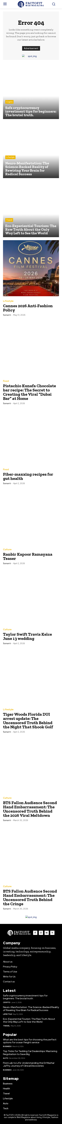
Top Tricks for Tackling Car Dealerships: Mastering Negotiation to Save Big (30, 1053)
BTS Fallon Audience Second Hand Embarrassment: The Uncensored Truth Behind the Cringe (30, 897)
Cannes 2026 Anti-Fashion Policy (28, 307)
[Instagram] (41, 933)
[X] (52, 933)
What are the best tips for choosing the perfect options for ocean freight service (29, 1041)
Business (7, 1046)
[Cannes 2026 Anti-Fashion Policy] (31, 268)
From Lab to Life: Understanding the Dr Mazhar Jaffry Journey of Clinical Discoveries (28, 1064)
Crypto (9, 101)
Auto (5, 1058)
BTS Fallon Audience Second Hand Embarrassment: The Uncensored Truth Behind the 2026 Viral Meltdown (30, 809)
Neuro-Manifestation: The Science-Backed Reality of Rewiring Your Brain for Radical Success (31, 1009)
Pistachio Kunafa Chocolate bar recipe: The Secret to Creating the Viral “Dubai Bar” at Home (29, 392)
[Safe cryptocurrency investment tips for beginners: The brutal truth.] (31, 91)
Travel (9, 220)
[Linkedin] (47, 933)
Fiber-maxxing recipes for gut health (28, 476)
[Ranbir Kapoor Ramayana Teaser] (31, 517)
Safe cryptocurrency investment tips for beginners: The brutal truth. (25, 997)
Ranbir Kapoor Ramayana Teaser (27, 556)
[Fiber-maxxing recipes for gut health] (31, 437)
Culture (7, 549)
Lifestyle (10, 157)
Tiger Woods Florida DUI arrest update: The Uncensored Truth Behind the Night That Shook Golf (28, 720)
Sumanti (7, 315)
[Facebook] (35, 933)
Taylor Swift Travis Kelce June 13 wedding (27, 636)
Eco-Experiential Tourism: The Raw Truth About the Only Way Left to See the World (29, 1020)
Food (6, 381)
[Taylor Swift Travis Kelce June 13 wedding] (31, 597)
